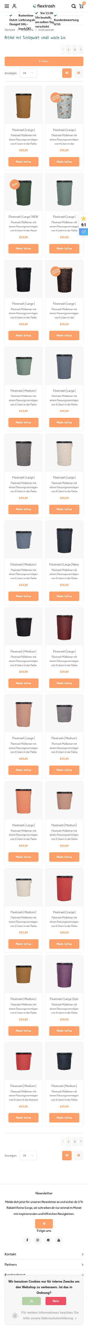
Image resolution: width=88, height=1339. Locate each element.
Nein (56, 1301)
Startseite (10, 29)
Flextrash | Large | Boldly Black (23, 304)
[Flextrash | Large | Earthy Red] (64, 627)
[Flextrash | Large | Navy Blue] (64, 540)
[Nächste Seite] (81, 49)
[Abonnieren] (44, 1223)
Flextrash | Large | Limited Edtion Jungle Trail (64, 304)
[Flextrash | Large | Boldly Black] (23, 279)
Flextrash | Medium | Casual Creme (23, 912)
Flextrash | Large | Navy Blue (64, 565)
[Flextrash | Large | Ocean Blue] (64, 366)
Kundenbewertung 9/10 (66, 22)
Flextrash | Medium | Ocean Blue (23, 565)
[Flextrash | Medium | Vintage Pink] (64, 801)
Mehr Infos (23, 161)
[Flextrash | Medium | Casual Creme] (23, 887)
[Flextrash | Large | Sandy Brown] (23, 105)
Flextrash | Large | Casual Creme (64, 478)
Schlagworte (26, 29)
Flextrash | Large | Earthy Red (64, 652)
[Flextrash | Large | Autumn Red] (64, 887)
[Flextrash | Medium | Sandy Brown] (23, 974)
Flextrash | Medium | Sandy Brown (23, 999)
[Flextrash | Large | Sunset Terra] (23, 801)
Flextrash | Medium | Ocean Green (23, 391)
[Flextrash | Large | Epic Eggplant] (64, 974)
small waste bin (46, 29)
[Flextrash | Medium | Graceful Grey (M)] (64, 714)
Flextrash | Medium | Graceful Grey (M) (64, 738)
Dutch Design (14, 22)
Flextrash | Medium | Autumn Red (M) (23, 1086)
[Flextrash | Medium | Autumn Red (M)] (23, 1061)
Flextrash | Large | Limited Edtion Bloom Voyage (64, 130)
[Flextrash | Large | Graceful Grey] (23, 453)
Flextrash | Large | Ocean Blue (64, 391)
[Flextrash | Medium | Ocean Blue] (23, 540)
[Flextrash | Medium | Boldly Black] (23, 627)
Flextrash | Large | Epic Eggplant (64, 999)
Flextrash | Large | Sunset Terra (23, 825)
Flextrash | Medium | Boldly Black (23, 652)
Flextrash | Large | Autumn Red (64, 912)
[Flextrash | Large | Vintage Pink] (23, 714)
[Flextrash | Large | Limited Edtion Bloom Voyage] (64, 105)
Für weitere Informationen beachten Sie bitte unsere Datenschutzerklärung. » (50, 1315)
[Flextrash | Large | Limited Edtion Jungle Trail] (64, 279)
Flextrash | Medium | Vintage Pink (64, 825)
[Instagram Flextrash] (38, 1240)
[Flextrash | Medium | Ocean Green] (23, 366)
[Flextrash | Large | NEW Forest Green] (23, 192)
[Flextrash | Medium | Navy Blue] (64, 1061)
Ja (31, 1301)
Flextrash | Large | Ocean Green (64, 217)
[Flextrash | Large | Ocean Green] (64, 192)
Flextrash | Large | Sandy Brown (23, 130)
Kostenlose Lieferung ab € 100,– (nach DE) (27, 22)
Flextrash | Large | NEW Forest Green (23, 217)
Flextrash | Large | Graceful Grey (23, 478)
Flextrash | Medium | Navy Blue (64, 1086)
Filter (45, 61)
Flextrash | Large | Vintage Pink (23, 738)
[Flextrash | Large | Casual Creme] (64, 453)
